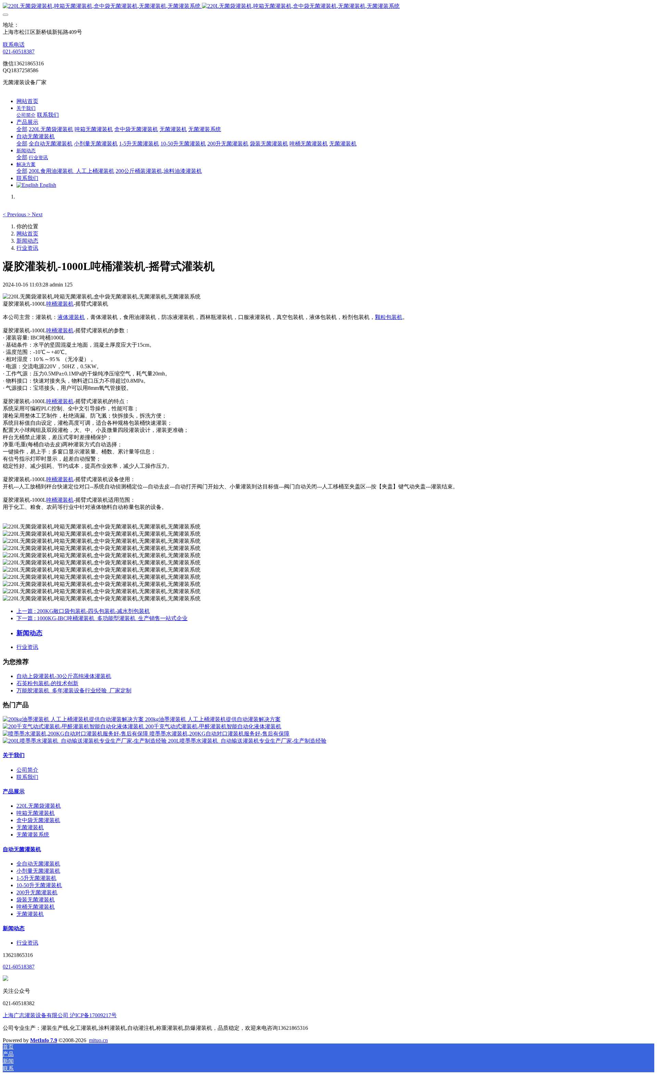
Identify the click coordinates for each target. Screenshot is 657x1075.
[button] (15, 214)
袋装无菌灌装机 (35, 900)
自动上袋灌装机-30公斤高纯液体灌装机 (63, 676)
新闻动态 (27, 241)
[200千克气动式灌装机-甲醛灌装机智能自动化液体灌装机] (74, 726)
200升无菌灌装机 (36, 892)
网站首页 (27, 101)
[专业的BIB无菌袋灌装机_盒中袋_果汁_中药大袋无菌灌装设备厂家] (328, 6)
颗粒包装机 (388, 317)
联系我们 (27, 777)
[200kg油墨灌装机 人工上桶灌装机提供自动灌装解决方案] (74, 719)
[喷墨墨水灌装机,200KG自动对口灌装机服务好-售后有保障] (76, 734)
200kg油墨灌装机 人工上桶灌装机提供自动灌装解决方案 (213, 719)
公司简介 (27, 770)
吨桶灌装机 (60, 304)
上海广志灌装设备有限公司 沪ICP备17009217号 (60, 1015)
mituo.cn (98, 1040)
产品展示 (14, 791)
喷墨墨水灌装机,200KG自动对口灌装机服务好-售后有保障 (219, 734)
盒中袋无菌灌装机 (38, 820)
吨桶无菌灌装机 (35, 907)
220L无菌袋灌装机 (38, 806)
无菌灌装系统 (32, 834)
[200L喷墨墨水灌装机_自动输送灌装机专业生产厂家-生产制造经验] (85, 741)
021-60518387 (19, 51)
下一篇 (102, 618)
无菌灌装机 (30, 827)
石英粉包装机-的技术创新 (47, 683)
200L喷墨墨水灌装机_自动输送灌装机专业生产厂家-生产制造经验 (247, 741)
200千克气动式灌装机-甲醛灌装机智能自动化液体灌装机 (213, 726)
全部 (21, 129)
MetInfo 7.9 (43, 1040)
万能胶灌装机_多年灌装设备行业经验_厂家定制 (73, 690)
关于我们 (14, 755)
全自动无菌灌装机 (38, 864)
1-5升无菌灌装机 (36, 878)
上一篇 (83, 611)
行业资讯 (27, 248)
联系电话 (14, 45)
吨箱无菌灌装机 (35, 813)
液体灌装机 (71, 317)
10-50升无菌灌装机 (39, 885)
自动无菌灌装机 (22, 849)
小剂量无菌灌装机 (38, 871)
